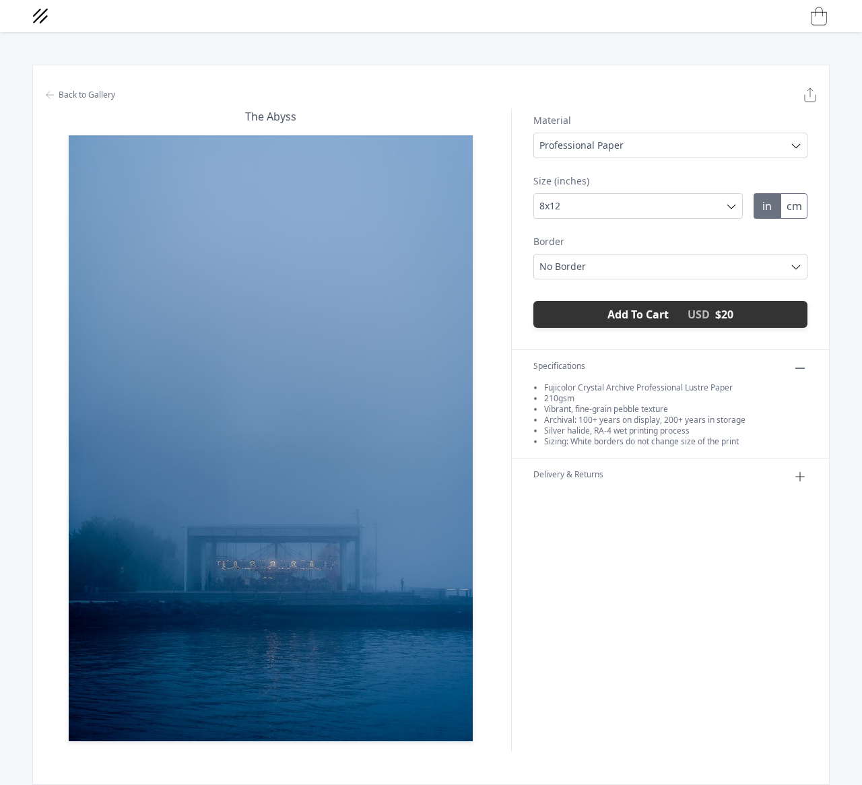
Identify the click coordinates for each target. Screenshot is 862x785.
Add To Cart (670, 314)
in (767, 206)
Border (548, 241)
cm (794, 206)
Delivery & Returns (568, 474)
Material (552, 120)
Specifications (559, 366)
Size (561, 180)
